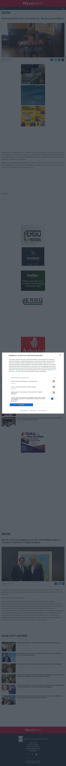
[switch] (53, 381)
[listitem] (33, 378)
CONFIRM (21, 404)
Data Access (33, 410)
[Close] (60, 355)
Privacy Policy (42, 410)
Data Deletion (23, 410)
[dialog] (33, 383)
